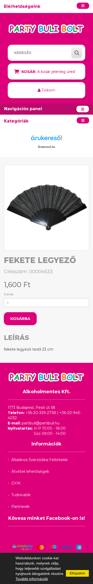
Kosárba (20, 318)
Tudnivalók (20, 495)
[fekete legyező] (46, 208)
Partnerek (20, 506)
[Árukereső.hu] (46, 139)
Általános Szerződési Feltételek (39, 459)
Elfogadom (77, 573)
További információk (32, 579)
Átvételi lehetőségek (30, 471)
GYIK (15, 483)
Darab (8, 294)
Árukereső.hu (46, 146)
